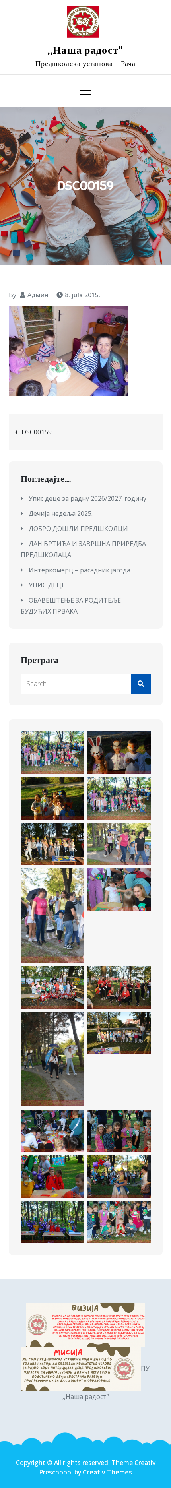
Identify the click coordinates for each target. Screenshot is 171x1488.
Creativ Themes (107, 1472)
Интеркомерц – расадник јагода (79, 570)
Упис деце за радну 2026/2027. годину (87, 498)
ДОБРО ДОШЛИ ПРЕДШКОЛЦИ (78, 528)
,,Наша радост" (85, 50)
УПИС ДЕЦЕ (47, 585)
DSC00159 (36, 432)
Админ (38, 295)
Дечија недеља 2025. (61, 513)
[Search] (141, 684)
